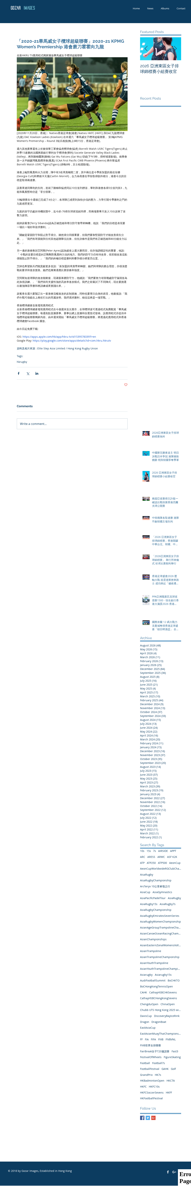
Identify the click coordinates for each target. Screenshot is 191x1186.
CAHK (143, 992)
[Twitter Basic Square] (148, 1118)
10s (142, 851)
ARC (142, 857)
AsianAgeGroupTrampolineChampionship (160, 927)
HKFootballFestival (151, 1098)
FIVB (160, 1039)
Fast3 (175, 1051)
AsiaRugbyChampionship (155, 910)
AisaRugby (146, 874)
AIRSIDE (163, 851)
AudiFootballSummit (152, 980)
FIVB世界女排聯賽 (150, 1045)
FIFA (153, 1039)
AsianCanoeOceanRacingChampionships (160, 933)
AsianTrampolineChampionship (159, 957)
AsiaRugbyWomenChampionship (160, 921)
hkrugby (22, 361)
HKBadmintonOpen (152, 1080)
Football (145, 1063)
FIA (147, 1039)
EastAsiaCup (148, 1027)
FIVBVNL (171, 1039)
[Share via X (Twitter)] (27, 373)
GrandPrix (146, 1075)
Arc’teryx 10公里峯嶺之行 (155, 886)
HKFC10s (154, 1086)
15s (149, 851)
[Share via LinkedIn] (37, 373)
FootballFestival (149, 1069)
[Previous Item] (146, 49)
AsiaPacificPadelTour (153, 898)
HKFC (143, 1086)
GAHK (165, 1069)
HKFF (169, 1092)
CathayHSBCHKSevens (163, 992)
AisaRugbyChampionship (155, 880)
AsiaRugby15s (148, 904)
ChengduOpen (149, 1004)
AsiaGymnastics (162, 892)
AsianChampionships (153, 939)
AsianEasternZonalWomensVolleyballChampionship (160, 945)
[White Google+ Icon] (174, 1172)
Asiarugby (146, 974)
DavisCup (146, 1016)
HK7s (158, 1075)
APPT (173, 851)
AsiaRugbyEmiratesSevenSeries (159, 916)
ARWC (161, 857)
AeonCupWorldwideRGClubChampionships (160, 868)
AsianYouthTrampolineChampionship (160, 968)
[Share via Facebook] (18, 373)
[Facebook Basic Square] (142, 1118)
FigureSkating (172, 1057)
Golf (173, 1069)
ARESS (151, 857)
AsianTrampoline (150, 951)
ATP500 (162, 863)
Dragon (144, 1022)
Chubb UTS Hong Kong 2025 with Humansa (160, 1010)
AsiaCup (145, 892)
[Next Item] (175, 49)
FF (141, 1039)
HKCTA (171, 1080)
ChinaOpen (168, 1004)
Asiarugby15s (163, 974)
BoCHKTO (174, 980)
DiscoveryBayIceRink (166, 1016)
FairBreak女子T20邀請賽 (154, 1051)
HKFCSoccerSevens (152, 1092)
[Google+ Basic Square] (153, 1118)
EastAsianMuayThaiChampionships (160, 1033)
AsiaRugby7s (168, 904)
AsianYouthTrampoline (154, 963)
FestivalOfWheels (151, 1057)
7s (154, 851)
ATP (142, 863)
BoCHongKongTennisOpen (156, 986)
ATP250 (151, 863)
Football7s (158, 1063)
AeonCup (175, 863)
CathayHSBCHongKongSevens (158, 998)
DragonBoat (158, 1022)
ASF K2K (172, 857)
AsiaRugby (174, 898)
